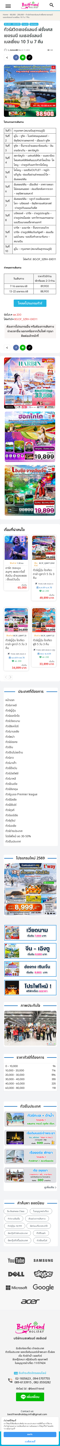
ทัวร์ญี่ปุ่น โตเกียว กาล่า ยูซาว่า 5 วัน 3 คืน (43, 574)
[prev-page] (6, 677)
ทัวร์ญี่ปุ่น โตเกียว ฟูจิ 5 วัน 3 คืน (42, 642)
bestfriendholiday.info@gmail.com (27, 1414)
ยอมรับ (30, 1434)
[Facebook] (16, 57)
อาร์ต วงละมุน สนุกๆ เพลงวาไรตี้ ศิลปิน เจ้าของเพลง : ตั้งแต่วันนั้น (16, 574)
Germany (34, 24)
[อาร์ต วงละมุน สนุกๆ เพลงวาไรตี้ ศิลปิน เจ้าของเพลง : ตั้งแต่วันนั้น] (16, 547)
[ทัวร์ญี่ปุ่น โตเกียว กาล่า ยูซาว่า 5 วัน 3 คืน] (44, 547)
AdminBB (14, 50)
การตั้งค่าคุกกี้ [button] (30, 1441)
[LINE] (23, 57)
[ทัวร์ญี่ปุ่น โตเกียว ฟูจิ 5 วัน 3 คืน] (44, 620)
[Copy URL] (29, 57)
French (25, 24)
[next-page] (10, 677)
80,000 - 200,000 (17, 14)
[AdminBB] (6, 50)
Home (5, 14)
